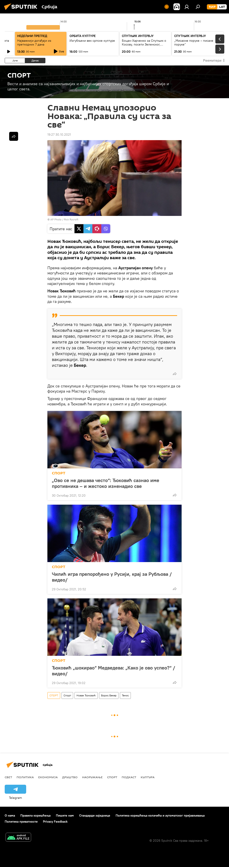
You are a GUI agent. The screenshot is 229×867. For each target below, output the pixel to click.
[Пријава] (186, 6)
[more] (174, 373)
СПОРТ (58, 473)
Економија (48, 777)
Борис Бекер (109, 695)
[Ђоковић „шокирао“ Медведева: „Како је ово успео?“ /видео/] (114, 627)
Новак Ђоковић (86, 695)
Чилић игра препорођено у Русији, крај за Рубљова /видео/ (112, 577)
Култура (148, 777)
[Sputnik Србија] (22, 11)
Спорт (67, 695)
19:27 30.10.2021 (59, 135)
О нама (10, 815)
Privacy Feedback (55, 821)
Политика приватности (21, 821)
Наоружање (92, 777)
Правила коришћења (35, 815)
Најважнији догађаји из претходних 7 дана (34, 42)
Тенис (125, 695)
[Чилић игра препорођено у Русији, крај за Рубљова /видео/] (114, 533)
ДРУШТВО (70, 777)
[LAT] (222, 7)
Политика (25, 777)
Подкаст (129, 777)
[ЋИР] (212, 7)
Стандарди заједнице (94, 815)
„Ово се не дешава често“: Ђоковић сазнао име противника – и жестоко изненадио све (105, 483)
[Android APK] (18, 838)
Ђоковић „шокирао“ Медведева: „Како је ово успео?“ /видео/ (113, 670)
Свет (8, 777)
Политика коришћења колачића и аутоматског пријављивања (160, 815)
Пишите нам (65, 815)
